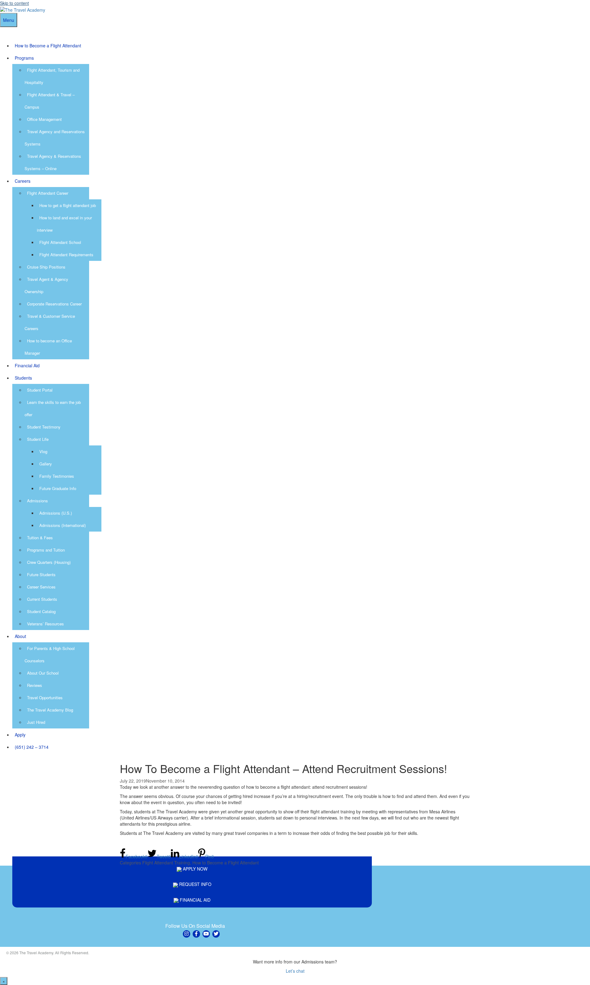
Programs (24, 58)
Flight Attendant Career (47, 193)
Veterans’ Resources (45, 624)
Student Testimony (44, 427)
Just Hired (36, 722)
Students (23, 378)
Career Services (41, 587)
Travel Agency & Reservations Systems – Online (53, 162)
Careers (22, 181)
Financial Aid (27, 365)
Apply (20, 735)
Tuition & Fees (40, 537)
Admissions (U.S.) (55, 513)
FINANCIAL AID (194, 900)
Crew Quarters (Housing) (49, 562)
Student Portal (40, 390)
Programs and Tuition (46, 550)
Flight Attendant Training (166, 862)
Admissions (37, 501)
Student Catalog (41, 611)
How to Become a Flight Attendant (48, 45)
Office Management (44, 119)
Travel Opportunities (45, 697)
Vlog (43, 451)
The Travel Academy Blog (50, 710)
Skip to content (14, 3)
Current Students (42, 599)
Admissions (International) (62, 525)
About (20, 636)
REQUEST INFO (194, 884)
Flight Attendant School (60, 242)
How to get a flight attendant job (67, 205)
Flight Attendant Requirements (66, 254)
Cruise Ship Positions (46, 267)
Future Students (41, 574)
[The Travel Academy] (22, 9)
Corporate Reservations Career (54, 304)
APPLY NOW (194, 869)
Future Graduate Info (57, 488)
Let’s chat (295, 971)
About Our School (43, 673)
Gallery (45, 464)
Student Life (38, 439)
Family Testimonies (56, 476)
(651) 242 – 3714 (32, 747)
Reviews (34, 685)
